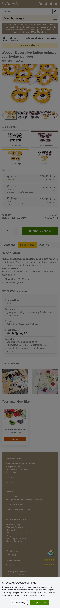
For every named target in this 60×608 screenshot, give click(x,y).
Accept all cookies (40, 602)
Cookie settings (19, 602)
